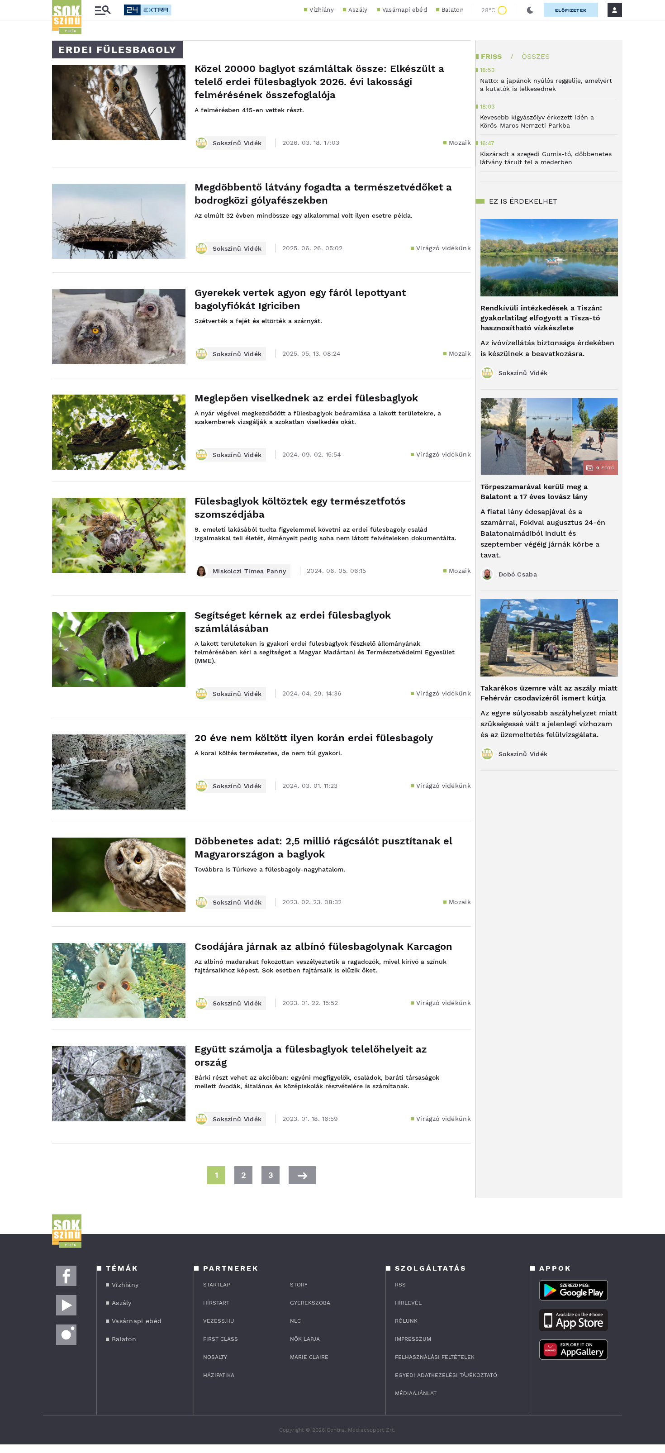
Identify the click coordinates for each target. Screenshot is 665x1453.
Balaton (453, 9)
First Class (220, 1339)
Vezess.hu (218, 1321)
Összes (536, 56)
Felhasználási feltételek (435, 1357)
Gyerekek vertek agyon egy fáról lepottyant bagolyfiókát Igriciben (300, 299)
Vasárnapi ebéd (404, 9)
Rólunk (406, 1321)
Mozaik (460, 142)
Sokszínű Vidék (237, 143)
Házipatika (218, 1375)
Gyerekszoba (310, 1303)
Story (299, 1284)
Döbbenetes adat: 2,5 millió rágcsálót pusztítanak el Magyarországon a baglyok (323, 847)
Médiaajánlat (416, 1393)
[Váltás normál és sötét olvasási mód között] (530, 10)
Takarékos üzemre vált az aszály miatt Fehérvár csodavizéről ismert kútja (549, 693)
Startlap (216, 1284)
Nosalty (215, 1357)
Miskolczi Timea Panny (249, 571)
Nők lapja (305, 1339)
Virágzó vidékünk (443, 248)
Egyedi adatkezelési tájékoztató (446, 1375)
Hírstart (216, 1303)
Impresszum (413, 1339)
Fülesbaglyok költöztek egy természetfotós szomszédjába (300, 507)
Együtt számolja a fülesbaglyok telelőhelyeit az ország (311, 1055)
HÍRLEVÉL (408, 1303)
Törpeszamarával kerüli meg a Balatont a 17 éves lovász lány (534, 491)
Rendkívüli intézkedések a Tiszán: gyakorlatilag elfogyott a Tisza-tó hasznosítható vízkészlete (541, 318)
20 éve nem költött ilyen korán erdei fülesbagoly (314, 737)
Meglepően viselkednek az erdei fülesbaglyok (306, 398)
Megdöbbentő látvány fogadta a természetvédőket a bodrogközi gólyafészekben (323, 193)
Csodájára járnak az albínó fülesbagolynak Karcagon (323, 946)
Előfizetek (571, 10)
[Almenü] (102, 10)
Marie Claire (309, 1357)
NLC (295, 1321)
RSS (400, 1284)
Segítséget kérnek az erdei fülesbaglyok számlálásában (293, 622)
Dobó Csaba (518, 574)
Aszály (358, 9)
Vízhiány (321, 9)
